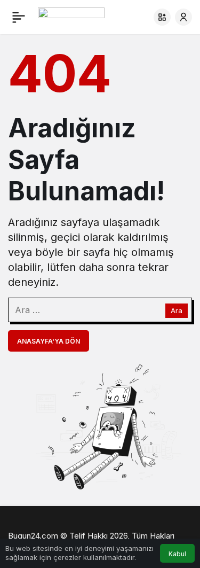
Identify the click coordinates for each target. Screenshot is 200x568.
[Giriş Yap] (183, 17)
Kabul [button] (177, 554)
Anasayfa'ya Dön (48, 341)
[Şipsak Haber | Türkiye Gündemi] (71, 16)
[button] (162, 17)
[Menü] (18, 17)
